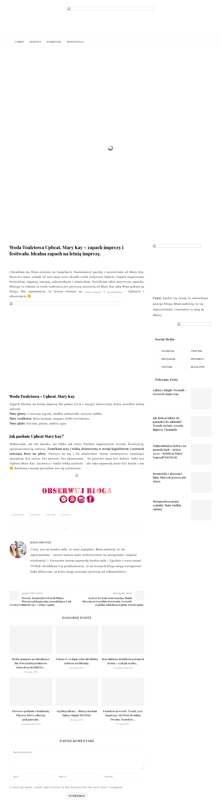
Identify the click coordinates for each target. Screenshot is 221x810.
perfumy (51, 514)
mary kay (35, 514)
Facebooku (114, 291)
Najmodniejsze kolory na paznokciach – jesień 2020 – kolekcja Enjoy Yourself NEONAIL (169, 451)
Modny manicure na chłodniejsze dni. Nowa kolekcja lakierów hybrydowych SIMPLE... (31, 663)
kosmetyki (18, 514)
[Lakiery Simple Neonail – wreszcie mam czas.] (201, 398)
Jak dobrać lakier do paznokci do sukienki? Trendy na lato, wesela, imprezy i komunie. (168, 423)
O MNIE (19, 42)
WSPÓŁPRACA (75, 42)
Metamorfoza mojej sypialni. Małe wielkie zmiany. (167, 505)
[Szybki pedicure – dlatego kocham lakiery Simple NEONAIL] (77, 692)
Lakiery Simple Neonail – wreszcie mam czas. (169, 392)
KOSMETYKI (54, 42)
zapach (65, 514)
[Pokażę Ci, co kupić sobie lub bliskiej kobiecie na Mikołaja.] (77, 640)
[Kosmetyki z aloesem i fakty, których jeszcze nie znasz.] (201, 482)
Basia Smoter (24, 260)
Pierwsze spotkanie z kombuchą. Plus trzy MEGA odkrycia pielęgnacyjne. (31, 715)
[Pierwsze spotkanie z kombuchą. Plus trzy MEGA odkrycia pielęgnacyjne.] (30, 692)
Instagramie (93, 291)
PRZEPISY (35, 42)
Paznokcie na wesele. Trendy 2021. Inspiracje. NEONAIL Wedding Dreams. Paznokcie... (123, 715)
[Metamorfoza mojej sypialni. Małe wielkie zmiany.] (201, 510)
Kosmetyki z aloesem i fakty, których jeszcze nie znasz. (169, 477)
